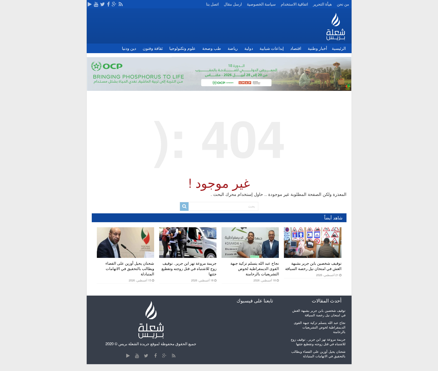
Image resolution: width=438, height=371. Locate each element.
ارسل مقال (233, 4)
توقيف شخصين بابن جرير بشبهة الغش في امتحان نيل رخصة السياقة (313, 265)
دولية (248, 48)
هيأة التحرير (322, 4)
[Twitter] (102, 4)
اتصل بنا (212, 4)
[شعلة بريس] (335, 24)
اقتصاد (295, 48)
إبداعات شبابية (272, 48)
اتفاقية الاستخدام (294, 4)
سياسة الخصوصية (261, 4)
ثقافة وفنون (153, 48)
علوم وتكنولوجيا (182, 48)
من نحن (343, 4)
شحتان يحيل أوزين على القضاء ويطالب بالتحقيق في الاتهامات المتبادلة (129, 268)
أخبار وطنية (317, 48)
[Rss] (120, 4)
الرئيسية (339, 48)
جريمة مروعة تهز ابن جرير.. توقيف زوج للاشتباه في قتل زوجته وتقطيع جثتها (188, 268)
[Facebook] (108, 4)
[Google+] (114, 4)
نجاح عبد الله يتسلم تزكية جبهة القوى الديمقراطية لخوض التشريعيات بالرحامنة (254, 268)
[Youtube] (96, 4)
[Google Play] (89, 4)
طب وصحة (211, 48)
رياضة (233, 48)
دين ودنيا (129, 48)
